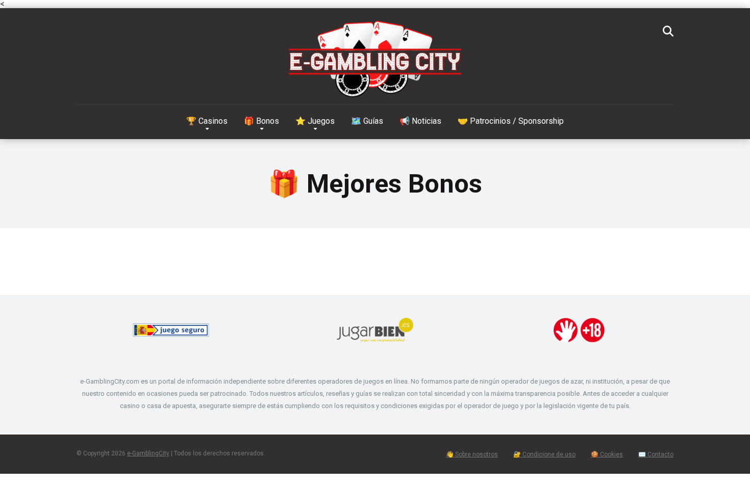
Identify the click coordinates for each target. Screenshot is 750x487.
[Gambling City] (375, 61)
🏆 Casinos (207, 121)
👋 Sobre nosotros (472, 454)
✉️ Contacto (655, 454)
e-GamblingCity (148, 453)
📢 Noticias (420, 121)
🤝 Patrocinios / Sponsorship (511, 121)
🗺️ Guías (367, 121)
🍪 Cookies (607, 454)
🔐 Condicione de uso (544, 454)
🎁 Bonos (261, 121)
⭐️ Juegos (315, 121)
